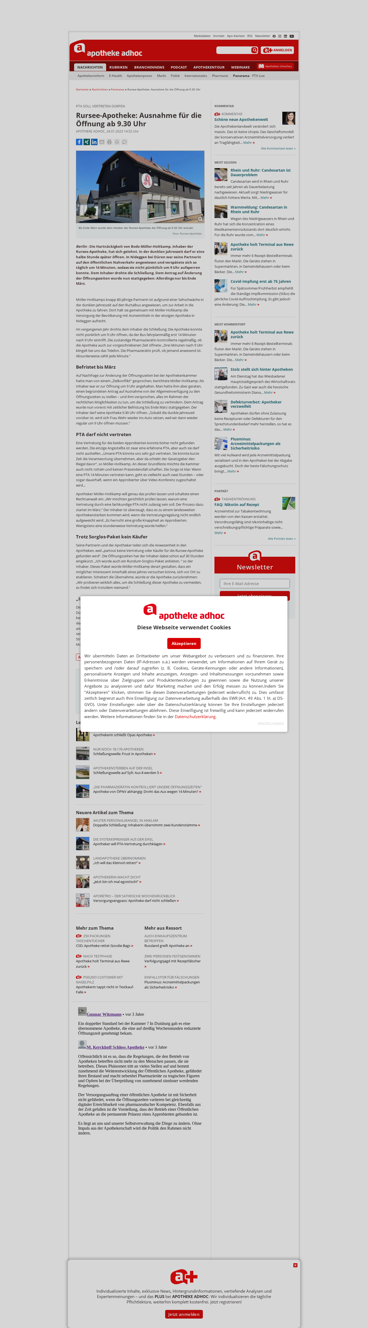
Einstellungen (271, 723)
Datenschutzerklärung (195, 716)
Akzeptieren (184, 643)
